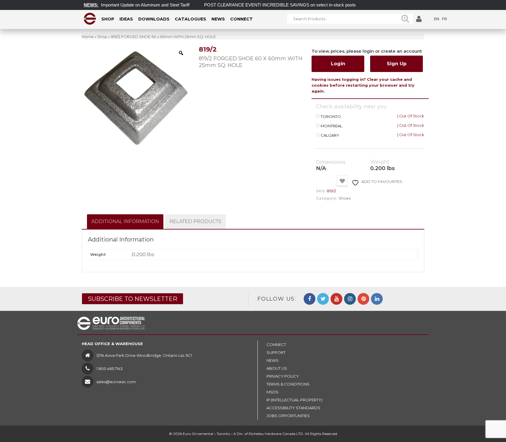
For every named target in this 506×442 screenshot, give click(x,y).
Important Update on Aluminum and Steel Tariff (138, 4)
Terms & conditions (288, 384)
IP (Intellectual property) (294, 400)
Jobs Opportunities (288, 415)
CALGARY (330, 135)
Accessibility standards (293, 407)
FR (444, 18)
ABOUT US (276, 368)
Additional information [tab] (125, 221)
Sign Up (396, 63)
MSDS (272, 392)
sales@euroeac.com (116, 381)
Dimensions (331, 162)
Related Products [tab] (195, 221)
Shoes (345, 198)
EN (436, 18)
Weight (379, 162)
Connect (276, 344)
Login (338, 63)
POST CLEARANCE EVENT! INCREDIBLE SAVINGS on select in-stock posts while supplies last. (291, 4)
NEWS (272, 360)
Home (88, 36)
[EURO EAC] (90, 18)
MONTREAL (331, 126)
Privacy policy (282, 376)
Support (276, 352)
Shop (102, 36)
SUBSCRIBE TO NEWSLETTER (132, 298)
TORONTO (331, 116)
